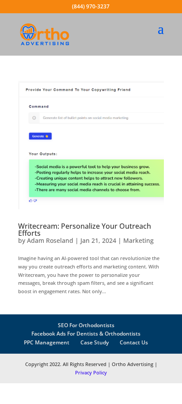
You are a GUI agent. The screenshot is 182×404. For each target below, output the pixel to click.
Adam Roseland (50, 240)
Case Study (94, 342)
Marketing (138, 240)
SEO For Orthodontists (86, 325)
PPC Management (46, 342)
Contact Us (134, 342)
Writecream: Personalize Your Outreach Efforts (84, 229)
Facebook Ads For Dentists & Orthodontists (85, 333)
